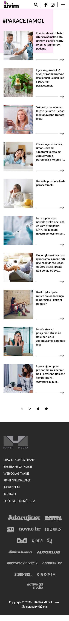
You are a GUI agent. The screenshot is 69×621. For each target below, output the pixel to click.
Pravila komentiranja (19, 460)
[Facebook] (44, 4)
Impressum (12, 487)
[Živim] (11, 4)
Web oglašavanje (16, 473)
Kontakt (10, 494)
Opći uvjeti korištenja (19, 501)
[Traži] (36, 4)
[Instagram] (54, 4)
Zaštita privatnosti (18, 466)
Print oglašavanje (17, 480)
